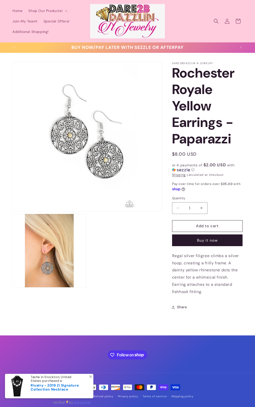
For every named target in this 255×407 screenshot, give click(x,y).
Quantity (179, 198)
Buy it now (207, 240)
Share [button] (182, 307)
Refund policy (103, 396)
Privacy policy (128, 396)
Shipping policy (182, 396)
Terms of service (155, 396)
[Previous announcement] (14, 47)
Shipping (179, 175)
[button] (47, 10)
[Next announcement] (240, 47)
